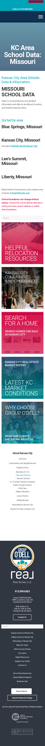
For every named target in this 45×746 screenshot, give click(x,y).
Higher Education (22, 491)
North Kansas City (28, 146)
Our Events (22, 653)
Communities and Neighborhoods (22, 463)
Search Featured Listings (22, 698)
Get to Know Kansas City (22, 673)
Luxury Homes (22, 496)
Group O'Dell (18, 17)
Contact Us (22, 617)
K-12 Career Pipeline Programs (22, 482)
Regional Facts (22, 467)
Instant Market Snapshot (22, 677)
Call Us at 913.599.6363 (22, 9)
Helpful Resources (22, 657)
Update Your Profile (22, 661)
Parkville (15, 146)
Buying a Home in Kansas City (22, 633)
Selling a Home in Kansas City (22, 637)
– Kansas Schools (22, 478)
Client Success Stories (22, 649)
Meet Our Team (22, 645)
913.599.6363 (22, 591)
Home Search (21, 691)
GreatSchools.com (21, 193)
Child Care (22, 488)
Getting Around (22, 500)
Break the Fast (22, 681)
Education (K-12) (22, 472)
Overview (22, 459)
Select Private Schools (22, 485)
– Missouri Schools (22, 475)
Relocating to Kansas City (22, 505)
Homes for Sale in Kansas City (22, 509)
